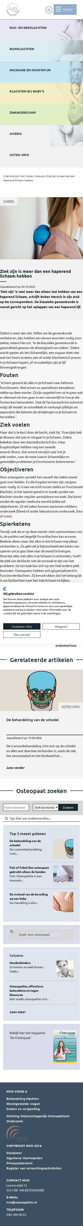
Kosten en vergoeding (23, 1109)
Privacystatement (19, 1163)
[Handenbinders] (29, 967)
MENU (67, 9)
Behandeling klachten (22, 1098)
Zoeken (68, 807)
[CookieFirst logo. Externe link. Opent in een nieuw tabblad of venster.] (4, 589)
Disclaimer (14, 1153)
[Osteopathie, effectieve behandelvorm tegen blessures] (29, 992)
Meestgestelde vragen (23, 1104)
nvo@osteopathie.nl (21, 1202)
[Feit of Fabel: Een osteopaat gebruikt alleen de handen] (29, 873)
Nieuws (40, 176)
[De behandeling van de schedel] (41, 721)
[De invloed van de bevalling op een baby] (29, 898)
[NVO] (12, 9)
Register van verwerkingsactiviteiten (34, 1168)
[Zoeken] (49, 10)
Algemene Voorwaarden (24, 1158)
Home (29, 176)
